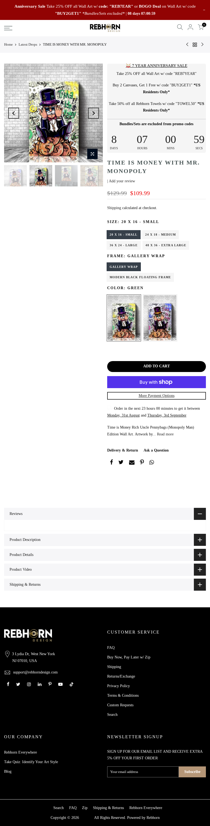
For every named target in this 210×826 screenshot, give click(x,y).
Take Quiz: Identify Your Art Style (31, 762)
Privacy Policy (118, 686)
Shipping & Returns (108, 808)
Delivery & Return (122, 450)
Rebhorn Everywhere (20, 752)
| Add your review (121, 181)
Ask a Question (156, 450)
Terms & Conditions (123, 695)
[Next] (93, 113)
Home (8, 44)
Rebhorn (153, 818)
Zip (85, 808)
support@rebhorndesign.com (35, 672)
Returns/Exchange (121, 676)
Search (112, 715)
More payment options (156, 396)
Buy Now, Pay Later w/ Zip (128, 657)
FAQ (111, 648)
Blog (7, 771)
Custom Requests (120, 705)
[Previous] (13, 113)
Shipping (114, 208)
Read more (165, 434)
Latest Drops (28, 44)
